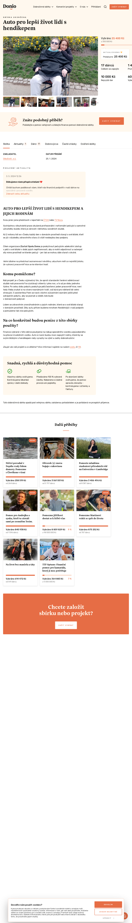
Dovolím (108, 904)
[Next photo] (95, 66)
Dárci (35, 144)
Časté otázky (69, 144)
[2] (29, 102)
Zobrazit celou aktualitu (17, 194)
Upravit (107, 918)
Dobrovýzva (51, 144)
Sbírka (6, 144)
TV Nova (59, 220)
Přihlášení (96, 7)
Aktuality (20, 144)
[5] (81, 102)
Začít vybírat (119, 7)
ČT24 (46, 220)
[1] (11, 102)
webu (72, 347)
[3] (46, 102)
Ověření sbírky (88, 144)
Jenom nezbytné (108, 912)
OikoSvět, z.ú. (9, 159)
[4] (64, 102)
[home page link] (9, 7)
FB (79, 347)
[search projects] (105, 6)
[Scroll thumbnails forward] (95, 102)
